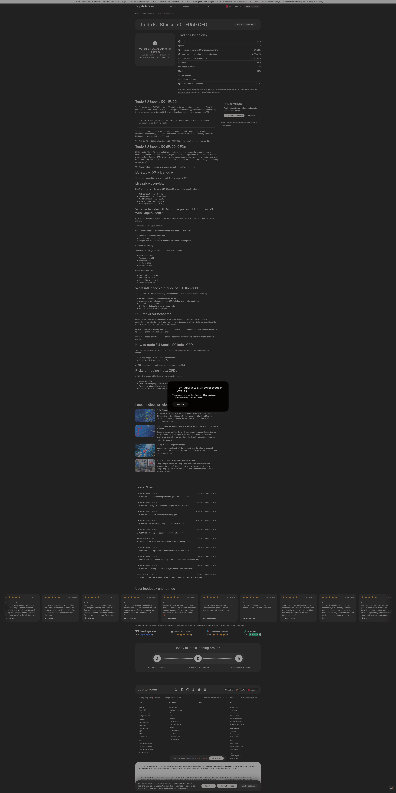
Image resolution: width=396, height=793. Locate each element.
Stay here (180, 404)
